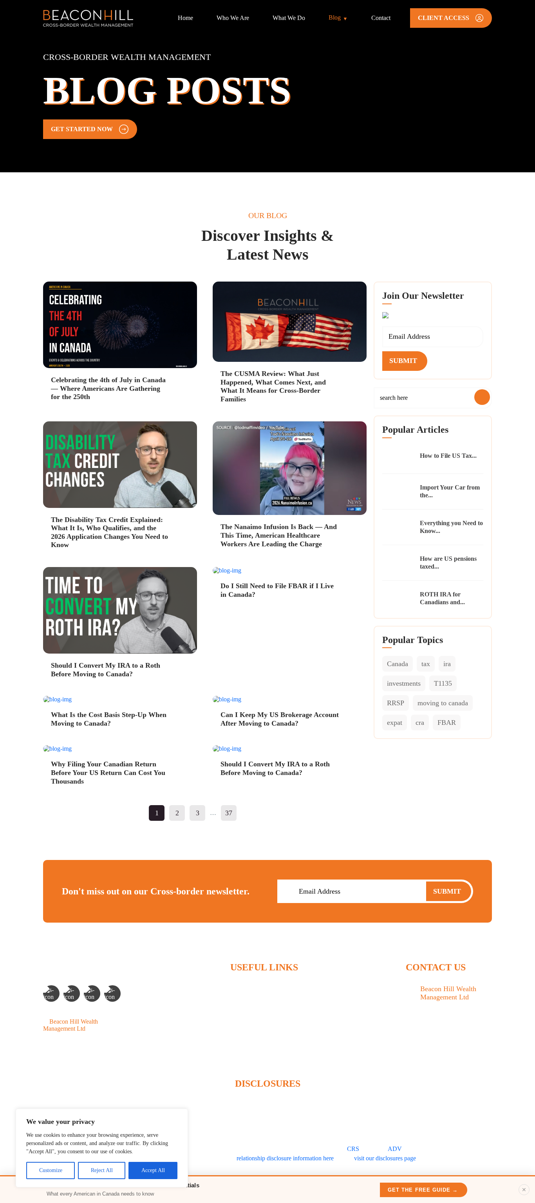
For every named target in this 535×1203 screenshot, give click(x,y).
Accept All (153, 1170)
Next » (251, 813)
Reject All (102, 1170)
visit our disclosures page (385, 1158)
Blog (335, 17)
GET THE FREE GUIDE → (423, 1190)
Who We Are (233, 17)
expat (394, 722)
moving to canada (443, 703)
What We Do (289, 17)
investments (404, 683)
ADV (395, 1148)
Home (185, 17)
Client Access (247, 1054)
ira (447, 664)
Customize (50, 1170)
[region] (102, 1148)
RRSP (395, 703)
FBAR (446, 722)
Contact (380, 17)
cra (420, 722)
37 (228, 813)
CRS (353, 1148)
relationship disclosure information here (285, 1158)
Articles (239, 1028)
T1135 (443, 683)
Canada (397, 664)
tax (425, 664)
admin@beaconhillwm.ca (451, 1052)
